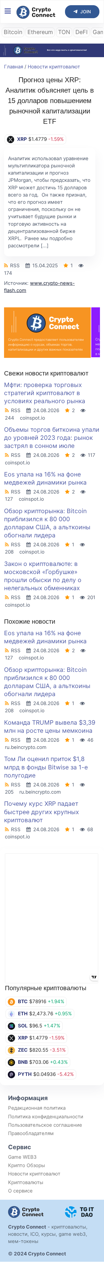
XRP (23, 1038)
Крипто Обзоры (26, 1165)
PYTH (25, 1074)
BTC (23, 1001)
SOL (23, 1026)
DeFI (81, 32)
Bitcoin (13, 32)
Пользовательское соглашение (45, 1125)
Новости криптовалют (54, 67)
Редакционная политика (37, 1108)
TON (64, 32)
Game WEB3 (22, 1157)
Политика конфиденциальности (45, 1116)
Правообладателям (31, 1133)
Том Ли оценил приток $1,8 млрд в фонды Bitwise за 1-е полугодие (46, 767)
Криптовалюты (25, 1182)
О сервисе (20, 1191)
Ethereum (40, 32)
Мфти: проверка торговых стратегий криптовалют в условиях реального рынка (44, 393)
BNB (23, 1062)
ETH (23, 1013)
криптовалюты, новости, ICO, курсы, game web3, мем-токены (48, 1234)
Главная (13, 67)
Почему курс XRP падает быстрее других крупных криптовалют (41, 811)
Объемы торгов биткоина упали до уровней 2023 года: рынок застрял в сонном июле (51, 437)
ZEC (23, 1050)
